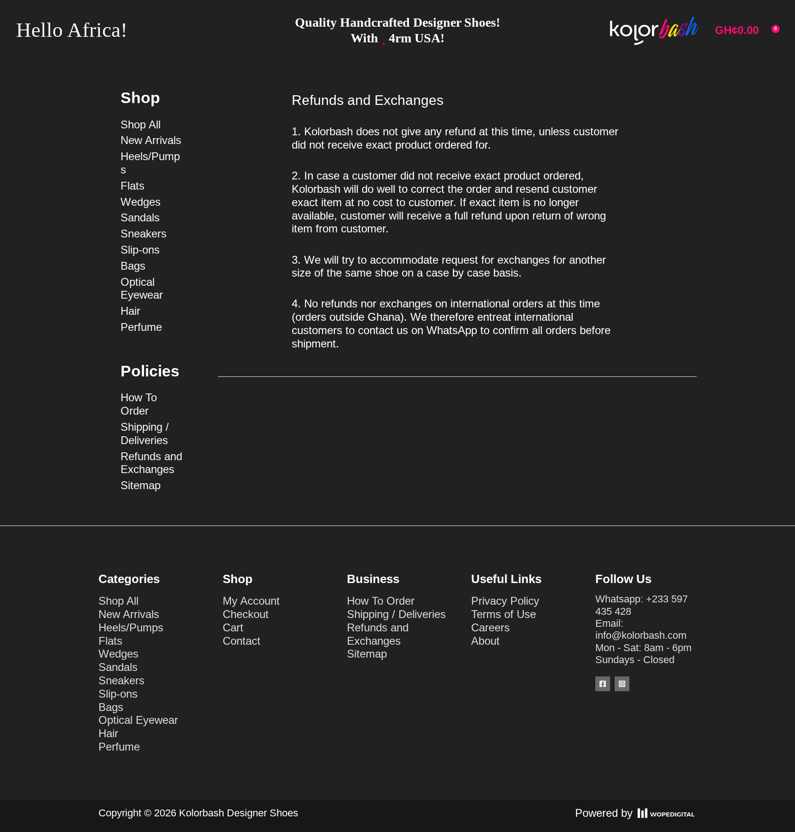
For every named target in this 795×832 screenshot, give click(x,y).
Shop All (141, 124)
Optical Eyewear (142, 288)
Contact (241, 641)
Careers (490, 627)
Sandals (140, 217)
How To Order (139, 404)
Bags (133, 266)
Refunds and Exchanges (151, 463)
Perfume (141, 327)
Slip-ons (140, 249)
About (485, 641)
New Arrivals (151, 140)
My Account (251, 601)
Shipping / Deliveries (145, 433)
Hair (130, 311)
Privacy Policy (505, 601)
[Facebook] (602, 683)
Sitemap (141, 485)
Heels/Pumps (130, 627)
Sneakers (144, 233)
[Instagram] (622, 683)
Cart (233, 627)
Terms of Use (503, 614)
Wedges (141, 202)
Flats (132, 185)
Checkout (246, 614)
